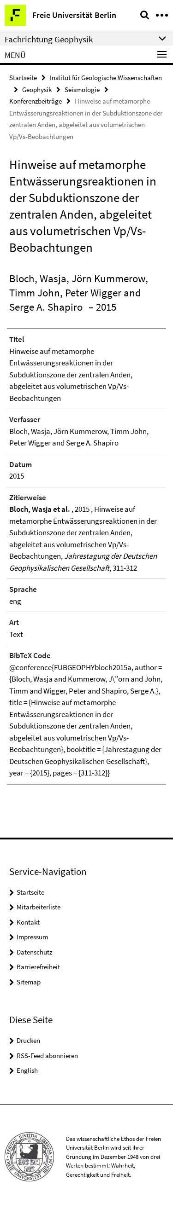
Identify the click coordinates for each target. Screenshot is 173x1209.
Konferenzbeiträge (35, 101)
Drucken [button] (28, 1040)
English (27, 1070)
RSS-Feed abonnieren (47, 1055)
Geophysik (37, 89)
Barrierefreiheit (38, 966)
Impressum (32, 936)
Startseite (23, 77)
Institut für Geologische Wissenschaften (106, 77)
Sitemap (29, 982)
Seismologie (82, 89)
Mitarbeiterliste (38, 906)
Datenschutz (34, 952)
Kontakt (28, 922)
